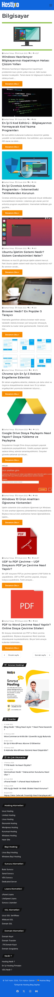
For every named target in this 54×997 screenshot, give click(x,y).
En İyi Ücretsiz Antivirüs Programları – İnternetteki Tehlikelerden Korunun (20, 189)
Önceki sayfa (13, 655)
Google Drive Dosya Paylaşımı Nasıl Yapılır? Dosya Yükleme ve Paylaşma (26, 437)
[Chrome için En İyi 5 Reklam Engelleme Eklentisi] (27, 353)
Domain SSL (7, 924)
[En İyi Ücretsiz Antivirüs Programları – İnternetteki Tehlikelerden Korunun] (27, 165)
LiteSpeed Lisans (9, 899)
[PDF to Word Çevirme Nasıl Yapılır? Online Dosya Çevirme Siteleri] (27, 604)
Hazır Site (6, 840)
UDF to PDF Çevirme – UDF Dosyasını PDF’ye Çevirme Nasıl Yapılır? (24, 565)
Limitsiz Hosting (8, 815)
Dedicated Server (9, 882)
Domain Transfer (9, 941)
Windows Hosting (9, 836)
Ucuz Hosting (7, 811)
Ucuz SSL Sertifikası (10, 915)
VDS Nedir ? (7, 970)
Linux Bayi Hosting (10, 852)
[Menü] (50, 6)
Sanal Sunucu (8, 873)
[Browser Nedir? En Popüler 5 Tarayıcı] (27, 291)
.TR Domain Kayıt (9, 945)
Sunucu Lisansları (9, 903)
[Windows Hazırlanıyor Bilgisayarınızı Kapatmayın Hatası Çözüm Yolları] (27, 36)
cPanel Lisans (8, 894)
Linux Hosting (7, 819)
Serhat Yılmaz (9, 53)
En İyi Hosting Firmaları (11, 966)
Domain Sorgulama (10, 949)
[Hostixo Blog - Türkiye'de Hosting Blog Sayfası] (10, 5)
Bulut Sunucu (7, 869)
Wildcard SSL (7, 920)
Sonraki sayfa (40, 655)
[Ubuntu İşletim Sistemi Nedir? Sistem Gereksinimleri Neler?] (27, 231)
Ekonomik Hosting (9, 823)
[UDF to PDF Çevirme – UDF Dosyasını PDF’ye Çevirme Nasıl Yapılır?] (27, 541)
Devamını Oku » (12, 84)
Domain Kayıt (7, 936)
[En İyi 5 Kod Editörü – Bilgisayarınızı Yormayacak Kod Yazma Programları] (27, 102)
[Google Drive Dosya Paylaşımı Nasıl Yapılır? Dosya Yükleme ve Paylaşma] (27, 412)
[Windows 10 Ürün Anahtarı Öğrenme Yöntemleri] (27, 479)
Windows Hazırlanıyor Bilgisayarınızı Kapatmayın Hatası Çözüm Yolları (25, 60)
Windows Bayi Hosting (11, 857)
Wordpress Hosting (10, 827)
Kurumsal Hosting (9, 831)
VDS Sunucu (7, 878)
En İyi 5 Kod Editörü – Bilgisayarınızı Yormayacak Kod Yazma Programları (27, 126)
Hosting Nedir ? (8, 962)
